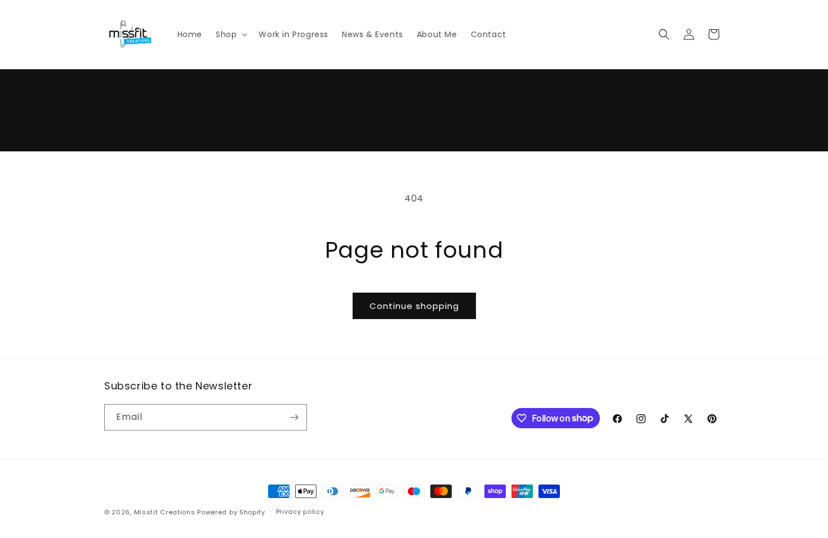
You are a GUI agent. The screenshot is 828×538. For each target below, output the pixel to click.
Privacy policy (300, 511)
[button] (230, 34)
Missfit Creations (164, 512)
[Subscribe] (294, 417)
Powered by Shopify (231, 512)
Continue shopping (414, 306)
